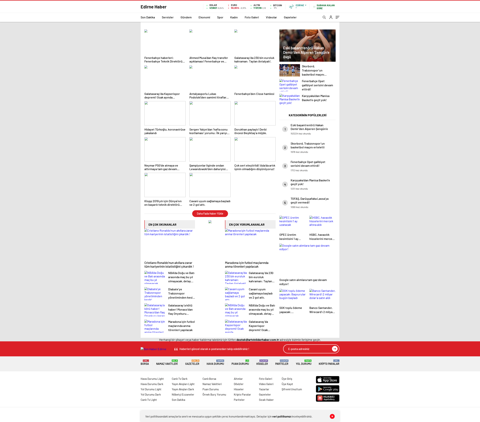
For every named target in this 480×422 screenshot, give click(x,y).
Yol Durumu (303, 362)
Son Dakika (148, 17)
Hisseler (262, 362)
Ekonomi (204, 17)
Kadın (234, 17)
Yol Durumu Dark (151, 394)
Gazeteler (290, 17)
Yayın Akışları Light (183, 384)
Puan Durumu (240, 362)
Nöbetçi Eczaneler (183, 394)
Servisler (168, 17)
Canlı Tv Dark (180, 378)
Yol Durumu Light (151, 389)
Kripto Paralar (329, 362)
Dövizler (239, 384)
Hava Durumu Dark (152, 384)
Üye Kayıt (287, 384)
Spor (220, 17)
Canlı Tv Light (149, 399)
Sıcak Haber (266, 399)
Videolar (271, 17)
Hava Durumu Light (152, 378)
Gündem (186, 17)
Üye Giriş (287, 378)
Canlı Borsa (209, 378)
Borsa (145, 362)
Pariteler (281, 362)
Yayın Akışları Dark (183, 389)
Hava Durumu (215, 362)
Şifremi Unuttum (292, 389)
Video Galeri (266, 384)
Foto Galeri (252, 17)
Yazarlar (264, 389)
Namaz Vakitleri (167, 362)
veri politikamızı (281, 416)
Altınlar (238, 378)
